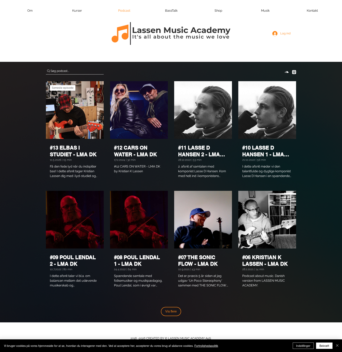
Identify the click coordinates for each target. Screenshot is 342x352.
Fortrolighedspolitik (206, 346)
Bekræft (324, 346)
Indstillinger (303, 346)
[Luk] (337, 346)
